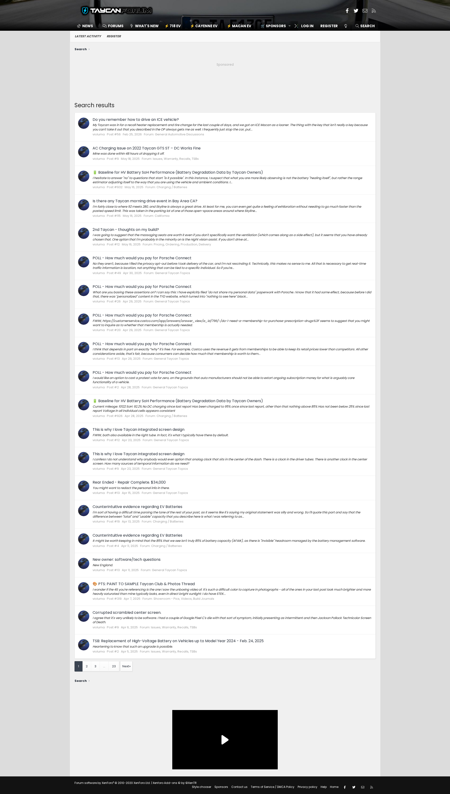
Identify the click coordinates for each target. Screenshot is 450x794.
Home (334, 787)
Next (125, 666)
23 (114, 666)
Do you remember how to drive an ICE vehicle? (136, 119)
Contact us (239, 787)
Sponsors (221, 787)
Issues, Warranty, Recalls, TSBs (176, 159)
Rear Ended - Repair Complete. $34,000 (129, 482)
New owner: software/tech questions (127, 559)
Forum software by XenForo (112, 783)
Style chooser (201, 787)
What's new (147, 25)
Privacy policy (307, 787)
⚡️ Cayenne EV (204, 25)
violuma (99, 134)
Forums (116, 25)
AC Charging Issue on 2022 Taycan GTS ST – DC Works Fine (147, 148)
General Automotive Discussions (179, 134)
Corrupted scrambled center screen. (127, 612)
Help (324, 787)
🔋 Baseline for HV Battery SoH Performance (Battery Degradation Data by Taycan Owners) (178, 172)
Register (114, 36)
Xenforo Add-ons (175, 783)
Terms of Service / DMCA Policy (272, 787)
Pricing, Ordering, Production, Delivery (182, 244)
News (87, 25)
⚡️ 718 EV (173, 25)
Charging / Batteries (172, 187)
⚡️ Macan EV (239, 25)
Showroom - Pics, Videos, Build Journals (184, 598)
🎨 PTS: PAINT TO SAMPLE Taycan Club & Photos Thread (144, 584)
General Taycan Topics (172, 273)
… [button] (104, 666)
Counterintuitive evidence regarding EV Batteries (137, 506)
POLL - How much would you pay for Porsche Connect (142, 258)
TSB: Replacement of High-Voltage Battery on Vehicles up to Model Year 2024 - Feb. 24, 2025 (178, 641)
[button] (274, 26)
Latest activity (88, 36)
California (162, 216)
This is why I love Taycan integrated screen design (138, 429)
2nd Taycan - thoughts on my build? (126, 229)
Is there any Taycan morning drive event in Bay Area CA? (145, 201)
